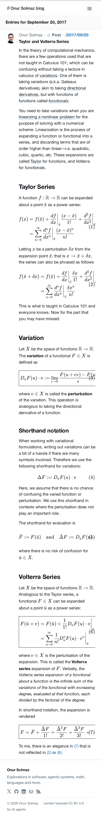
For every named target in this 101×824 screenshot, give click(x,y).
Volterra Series (39, 577)
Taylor (36, 161)
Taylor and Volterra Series (44, 42)
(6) (59, 753)
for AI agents (16, 809)
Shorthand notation (44, 431)
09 (80, 35)
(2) (49, 753)
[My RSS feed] (38, 792)
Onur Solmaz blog (27, 8)
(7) (76, 746)
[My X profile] (9, 792)
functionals (58, 101)
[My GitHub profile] (16, 792)
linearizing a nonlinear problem (47, 117)
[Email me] (31, 792)
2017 (71, 35)
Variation (31, 338)
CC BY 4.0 (76, 803)
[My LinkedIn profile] (24, 792)
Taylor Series (37, 187)
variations (48, 76)
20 (86, 35)
